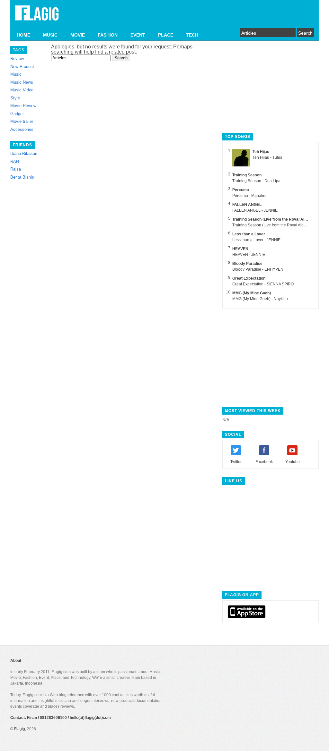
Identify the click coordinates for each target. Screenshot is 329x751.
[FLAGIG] (37, 17)
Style (15, 98)
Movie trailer (21, 121)
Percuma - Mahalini (249, 195)
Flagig (19, 729)
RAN (14, 161)
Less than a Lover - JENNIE (256, 240)
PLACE (165, 35)
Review (17, 58)
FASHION (108, 35)
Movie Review (23, 105)
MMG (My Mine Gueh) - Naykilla (260, 299)
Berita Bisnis (22, 177)
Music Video (21, 90)
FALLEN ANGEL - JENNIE (255, 210)
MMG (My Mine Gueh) (251, 293)
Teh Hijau (261, 151)
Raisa (15, 169)
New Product (22, 66)
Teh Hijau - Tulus (267, 157)
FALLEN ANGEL (247, 204)
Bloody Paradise (247, 263)
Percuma (240, 190)
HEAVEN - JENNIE (248, 254)
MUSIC (50, 35)
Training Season (247, 175)
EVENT (137, 35)
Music (16, 74)
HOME (23, 35)
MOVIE (77, 35)
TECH (192, 35)
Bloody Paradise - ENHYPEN (257, 269)
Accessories (21, 129)
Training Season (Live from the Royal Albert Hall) (276, 219)
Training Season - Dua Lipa (256, 181)
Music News (21, 82)
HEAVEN (240, 249)
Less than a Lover (248, 234)
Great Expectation (248, 278)
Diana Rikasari (23, 153)
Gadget (17, 113)
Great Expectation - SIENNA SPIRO (263, 284)
